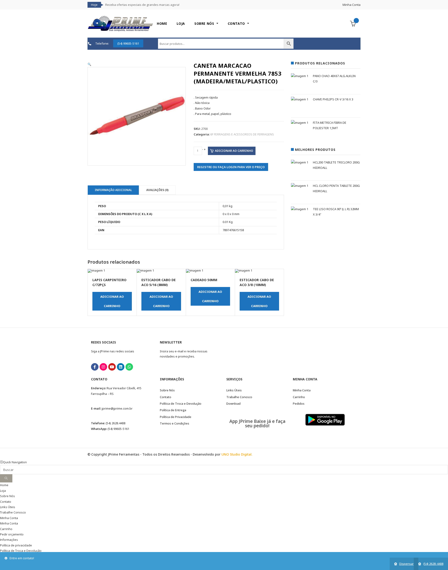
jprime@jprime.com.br (117, 408)
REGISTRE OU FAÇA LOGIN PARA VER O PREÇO (231, 167)
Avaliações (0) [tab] (157, 190)
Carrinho (6, 529)
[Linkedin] (120, 367)
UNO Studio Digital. (236, 454)
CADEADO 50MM (204, 280)
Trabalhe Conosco (13, 512)
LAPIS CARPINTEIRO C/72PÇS (109, 282)
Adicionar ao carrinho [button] (112, 301)
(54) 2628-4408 (433, 564)
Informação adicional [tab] (113, 190)
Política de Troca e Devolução (21, 551)
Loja (3, 491)
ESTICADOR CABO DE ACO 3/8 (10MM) (257, 282)
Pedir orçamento (12, 534)
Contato (5, 501)
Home (4, 485)
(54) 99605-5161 (118, 429)
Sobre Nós (7, 496)
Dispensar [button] (406, 564)
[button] (89, 64)
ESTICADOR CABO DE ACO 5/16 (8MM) (158, 282)
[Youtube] (112, 367)
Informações (9, 540)
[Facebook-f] (94, 367)
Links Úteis (7, 507)
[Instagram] (103, 367)
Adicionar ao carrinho (234, 151)
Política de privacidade (16, 545)
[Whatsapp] (129, 367)
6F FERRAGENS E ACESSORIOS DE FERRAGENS (242, 134)
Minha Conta (351, 5)
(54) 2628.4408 (115, 423)
